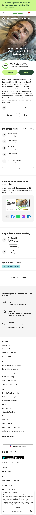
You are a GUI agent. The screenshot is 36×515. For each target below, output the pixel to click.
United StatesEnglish (19, 446)
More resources (8, 436)
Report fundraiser (19, 277)
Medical (18, 263)
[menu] (32, 13)
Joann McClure (13, 251)
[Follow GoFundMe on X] (11, 452)
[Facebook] (13, 216)
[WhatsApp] (18, 216)
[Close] (32, 5)
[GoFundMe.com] (18, 13)
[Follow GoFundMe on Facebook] (3, 452)
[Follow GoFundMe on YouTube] (7, 452)
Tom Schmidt (12, 238)
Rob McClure (12, 134)
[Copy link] (7, 216)
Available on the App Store (19, 457)
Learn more (9, 7)
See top (29, 128)
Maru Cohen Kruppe (15, 160)
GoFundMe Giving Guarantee (18, 327)
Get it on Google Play (8, 457)
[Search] (3, 13)
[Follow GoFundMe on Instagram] (15, 452)
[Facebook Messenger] (23, 216)
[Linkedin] (29, 216)
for (18, 18)
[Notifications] (28, 13)
